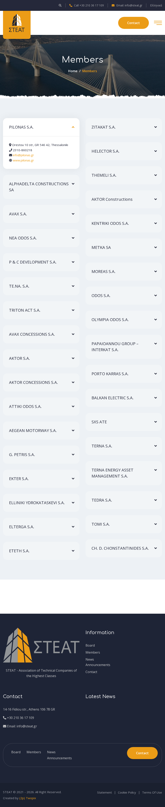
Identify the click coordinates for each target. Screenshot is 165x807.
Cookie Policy (127, 792)
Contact (91, 672)
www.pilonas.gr (23, 160)
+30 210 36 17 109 (20, 718)
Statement (104, 792)
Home (72, 71)
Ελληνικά (156, 5)
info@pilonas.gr (23, 155)
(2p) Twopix (27, 798)
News (90, 659)
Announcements (98, 665)
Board (90, 645)
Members (93, 652)
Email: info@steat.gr (129, 5)
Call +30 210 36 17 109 (88, 5)
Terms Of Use (152, 792)
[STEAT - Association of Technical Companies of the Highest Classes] (17, 22)
